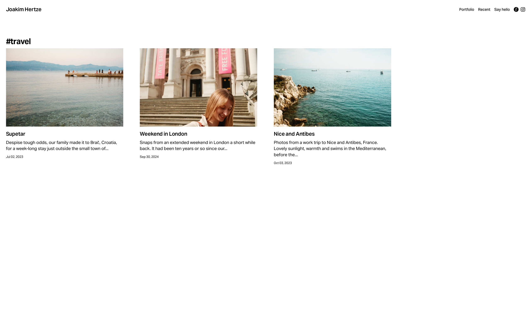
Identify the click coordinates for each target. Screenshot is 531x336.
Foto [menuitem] (516, 9)
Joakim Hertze (23, 9)
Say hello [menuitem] (502, 9)
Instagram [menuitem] (523, 9)
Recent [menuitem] (484, 9)
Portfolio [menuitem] (466, 9)
